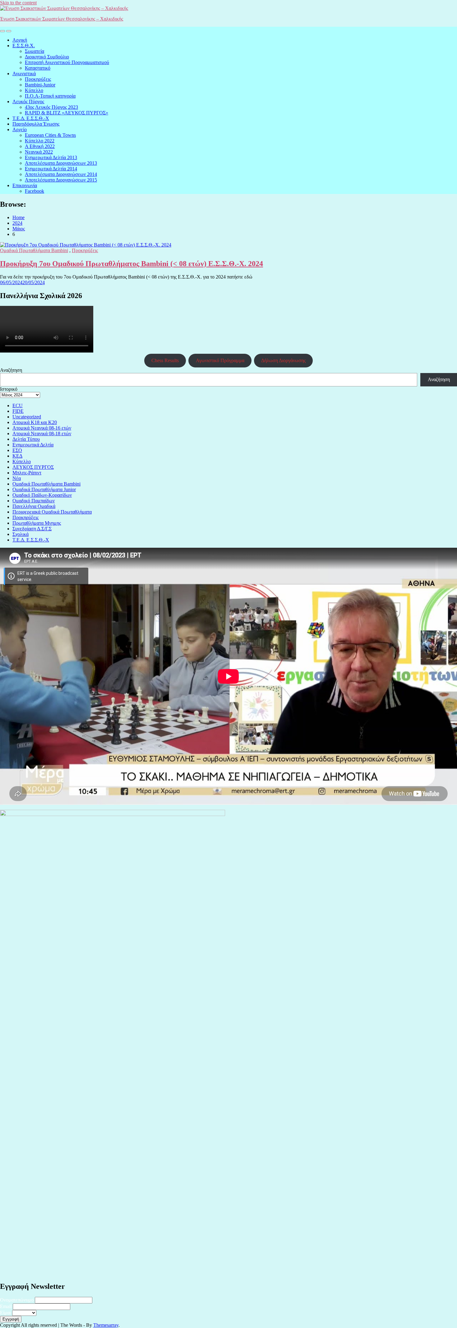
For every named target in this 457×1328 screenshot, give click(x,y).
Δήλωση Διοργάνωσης (283, 360)
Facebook (34, 191)
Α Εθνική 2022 (40, 146)
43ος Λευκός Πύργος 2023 (51, 107)
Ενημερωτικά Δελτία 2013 (51, 157)
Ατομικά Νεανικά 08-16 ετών (41, 428)
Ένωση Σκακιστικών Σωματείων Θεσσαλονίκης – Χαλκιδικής (61, 18)
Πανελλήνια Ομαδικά (33, 506)
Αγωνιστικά (24, 73)
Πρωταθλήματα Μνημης (36, 523)
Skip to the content (18, 2)
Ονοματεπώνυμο (17, 1300)
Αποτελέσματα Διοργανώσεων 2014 (61, 174)
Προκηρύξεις (38, 79)
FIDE (18, 411)
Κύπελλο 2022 (39, 140)
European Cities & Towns (50, 135)
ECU (17, 405)
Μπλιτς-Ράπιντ (26, 472)
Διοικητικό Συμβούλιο (47, 56)
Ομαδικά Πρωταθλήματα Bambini (34, 250)
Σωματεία (34, 51)
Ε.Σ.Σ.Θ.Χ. (23, 45)
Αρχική (19, 40)
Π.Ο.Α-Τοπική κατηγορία (50, 96)
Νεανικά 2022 (39, 151)
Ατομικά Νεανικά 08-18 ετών (41, 433)
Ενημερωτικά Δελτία (32, 444)
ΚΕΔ (17, 456)
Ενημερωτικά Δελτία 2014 (51, 168)
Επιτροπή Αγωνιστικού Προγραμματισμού (67, 62)
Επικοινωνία (24, 185)
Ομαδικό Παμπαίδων (33, 500)
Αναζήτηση (11, 370)
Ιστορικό (8, 389)
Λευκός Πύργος (28, 101)
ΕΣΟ (17, 450)
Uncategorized (26, 416)
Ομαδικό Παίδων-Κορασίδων (42, 495)
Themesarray (105, 1325)
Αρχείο (19, 129)
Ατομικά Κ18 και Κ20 (34, 422)
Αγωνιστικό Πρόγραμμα (220, 360)
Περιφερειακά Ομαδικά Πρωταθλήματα (52, 511)
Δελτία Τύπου (26, 439)
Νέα (16, 478)
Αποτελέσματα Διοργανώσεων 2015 (61, 179)
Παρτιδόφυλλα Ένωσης (35, 124)
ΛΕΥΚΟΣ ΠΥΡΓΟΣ (33, 467)
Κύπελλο (34, 90)
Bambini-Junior (40, 84)
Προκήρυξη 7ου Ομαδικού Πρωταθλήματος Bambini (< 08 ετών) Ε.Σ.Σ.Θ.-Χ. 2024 (131, 264)
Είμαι (5, 1312)
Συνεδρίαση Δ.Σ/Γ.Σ (32, 528)
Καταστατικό (37, 68)
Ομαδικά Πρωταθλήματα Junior (44, 489)
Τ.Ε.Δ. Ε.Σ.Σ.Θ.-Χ (30, 118)
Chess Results (165, 360)
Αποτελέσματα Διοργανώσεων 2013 (61, 163)
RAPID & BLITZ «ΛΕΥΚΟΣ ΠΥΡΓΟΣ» (66, 112)
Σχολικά (20, 534)
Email (6, 1306)
